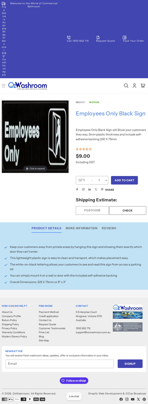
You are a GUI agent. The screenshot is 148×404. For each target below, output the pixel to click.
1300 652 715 (83, 328)
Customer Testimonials (52, 328)
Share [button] (109, 189)
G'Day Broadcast (136, 393)
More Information (82, 228)
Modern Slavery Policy (14, 336)
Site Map (44, 340)
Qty (82, 180)
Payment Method (49, 312)
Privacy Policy (9, 328)
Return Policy (9, 320)
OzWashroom (21, 393)
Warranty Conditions (13, 332)
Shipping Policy (10, 324)
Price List (44, 332)
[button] (126, 86)
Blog (41, 336)
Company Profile (11, 316)
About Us (7, 312)
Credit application (48, 316)
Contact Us (45, 320)
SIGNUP (130, 363)
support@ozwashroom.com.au (93, 332)
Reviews (109, 228)
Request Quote (47, 324)
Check (128, 210)
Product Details (47, 228)
